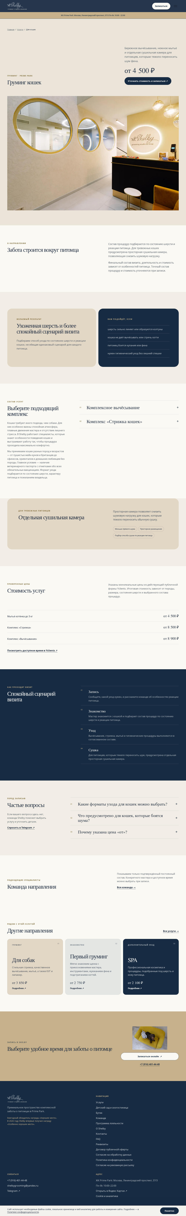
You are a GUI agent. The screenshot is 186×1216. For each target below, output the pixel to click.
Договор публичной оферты (112, 1149)
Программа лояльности (109, 1123)
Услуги (20, 29)
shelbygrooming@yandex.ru (22, 1185)
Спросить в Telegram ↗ (21, 827)
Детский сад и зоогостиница (112, 1107)
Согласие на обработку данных (113, 1154)
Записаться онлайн (150, 1056)
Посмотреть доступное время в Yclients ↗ (32, 650)
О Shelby (101, 1128)
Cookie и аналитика (107, 1196)
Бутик (99, 1112)
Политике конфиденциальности (23, 1212)
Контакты (101, 1133)
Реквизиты (102, 1144)
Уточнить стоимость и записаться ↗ (148, 81)
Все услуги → (171, 931)
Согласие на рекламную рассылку (115, 1165)
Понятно (169, 1210)
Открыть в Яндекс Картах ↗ (111, 1190)
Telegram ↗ (13, 1190)
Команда (101, 1118)
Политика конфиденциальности (114, 1160)
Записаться (161, 6)
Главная (10, 29)
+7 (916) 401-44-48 (150, 1064)
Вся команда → (126, 887)
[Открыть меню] (175, 6)
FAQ (98, 1139)
